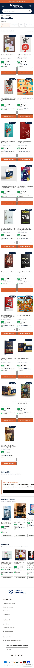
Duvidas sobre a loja (8, 631)
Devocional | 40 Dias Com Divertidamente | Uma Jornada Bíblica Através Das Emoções (25, 186)
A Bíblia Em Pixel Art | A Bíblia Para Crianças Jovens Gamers (24, 402)
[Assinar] (26, 649)
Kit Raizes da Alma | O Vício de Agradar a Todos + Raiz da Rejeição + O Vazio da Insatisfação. (6, 564)
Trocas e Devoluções (8, 607)
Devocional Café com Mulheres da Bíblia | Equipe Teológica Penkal (24, 142)
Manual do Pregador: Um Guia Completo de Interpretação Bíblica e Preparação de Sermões (24, 229)
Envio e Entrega (6, 610)
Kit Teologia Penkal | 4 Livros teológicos (23, 359)
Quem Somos (6, 624)
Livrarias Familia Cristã (13, 665)
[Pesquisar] (29, 11)
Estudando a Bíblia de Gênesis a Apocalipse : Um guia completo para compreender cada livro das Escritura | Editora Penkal (8, 186)
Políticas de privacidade (8, 627)
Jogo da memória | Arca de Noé (23, 315)
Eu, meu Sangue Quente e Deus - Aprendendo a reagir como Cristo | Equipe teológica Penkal (8, 316)
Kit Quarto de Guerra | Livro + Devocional (19, 563)
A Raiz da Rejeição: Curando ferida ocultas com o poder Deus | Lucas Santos (8, 229)
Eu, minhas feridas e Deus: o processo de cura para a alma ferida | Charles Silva (8, 99)
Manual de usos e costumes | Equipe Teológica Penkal (8, 359)
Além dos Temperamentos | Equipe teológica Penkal (19, 520)
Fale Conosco (6, 614)
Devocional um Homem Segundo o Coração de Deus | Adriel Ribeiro (8, 272)
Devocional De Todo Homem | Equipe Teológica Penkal (25, 272)
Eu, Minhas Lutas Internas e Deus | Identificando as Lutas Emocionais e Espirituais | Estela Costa (24, 56)
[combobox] (17, 11)
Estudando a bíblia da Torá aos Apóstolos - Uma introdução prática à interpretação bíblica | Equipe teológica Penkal (8, 446)
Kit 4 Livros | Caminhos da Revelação (8, 402)
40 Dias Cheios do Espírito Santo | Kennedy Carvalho (6, 523)
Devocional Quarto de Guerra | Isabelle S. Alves (7, 55)
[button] (3, 6)
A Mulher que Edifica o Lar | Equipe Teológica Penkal (8, 142)
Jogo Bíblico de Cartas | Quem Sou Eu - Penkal (25, 99)
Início (2, 15)
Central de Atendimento (9, 603)
